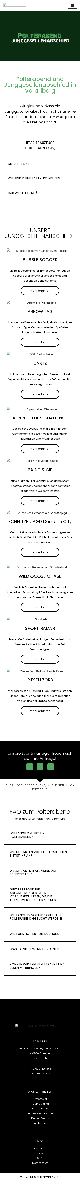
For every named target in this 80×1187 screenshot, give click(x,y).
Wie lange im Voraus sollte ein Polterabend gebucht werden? (36, 917)
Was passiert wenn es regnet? (35, 949)
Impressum (40, 1153)
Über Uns (40, 1148)
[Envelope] (50, 766)
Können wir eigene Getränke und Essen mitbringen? (37, 966)
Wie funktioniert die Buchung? (35, 934)
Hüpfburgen (40, 1123)
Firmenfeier (40, 1099)
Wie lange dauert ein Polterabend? (27, 835)
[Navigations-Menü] (72, 5)
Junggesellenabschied (40, 1113)
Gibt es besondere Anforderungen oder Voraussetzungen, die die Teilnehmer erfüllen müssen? (34, 894)
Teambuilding (40, 1104)
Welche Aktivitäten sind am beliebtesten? (33, 872)
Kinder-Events (40, 1118)
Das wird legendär (24, 193)
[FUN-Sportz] (14, 5)
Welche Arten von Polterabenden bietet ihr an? (38, 854)
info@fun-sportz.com (40, 1073)
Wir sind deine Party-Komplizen (34, 178)
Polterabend (40, 1108)
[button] (40, 163)
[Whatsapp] (40, 766)
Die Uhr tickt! (19, 163)
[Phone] (29, 766)
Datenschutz (40, 1163)
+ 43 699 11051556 (40, 1068)
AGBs (40, 1158)
